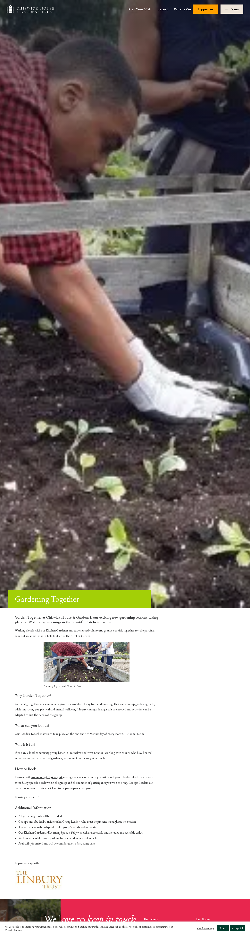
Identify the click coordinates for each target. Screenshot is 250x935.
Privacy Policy (107, 517)
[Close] (172, 402)
